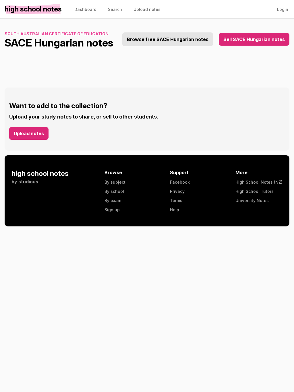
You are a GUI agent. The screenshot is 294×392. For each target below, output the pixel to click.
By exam (113, 200)
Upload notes (29, 133)
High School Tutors (254, 191)
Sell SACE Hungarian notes (254, 39)
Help (174, 209)
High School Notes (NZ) (259, 182)
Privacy (177, 191)
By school (114, 191)
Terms (176, 200)
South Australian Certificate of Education (57, 33)
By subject (115, 182)
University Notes (252, 200)
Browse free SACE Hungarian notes (167, 39)
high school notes (40, 173)
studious (28, 182)
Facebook (180, 182)
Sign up (112, 209)
